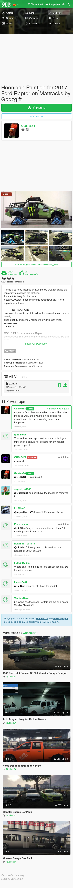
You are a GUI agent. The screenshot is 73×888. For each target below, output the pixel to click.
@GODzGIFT (21, 477)
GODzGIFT (20, 457)
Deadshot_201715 (24, 543)
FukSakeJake (22, 562)
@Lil (16, 528)
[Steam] (27, 129)
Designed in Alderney (12, 875)
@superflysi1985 (24, 512)
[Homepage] (23, 129)
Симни (39, 108)
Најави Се (42, 618)
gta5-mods (20, 434)
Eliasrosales (21, 524)
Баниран (32, 457)
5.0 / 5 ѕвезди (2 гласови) (12, 282)
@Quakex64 (21, 492)
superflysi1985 (22, 489)
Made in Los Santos (12, 878)
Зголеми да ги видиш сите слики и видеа (36, 264)
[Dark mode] (63, 4)
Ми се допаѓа (31, 274)
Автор (30, 408)
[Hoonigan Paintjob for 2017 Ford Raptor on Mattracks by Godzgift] (36, 209)
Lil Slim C (19, 508)
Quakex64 (28, 125)
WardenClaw (21, 598)
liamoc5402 (20, 582)
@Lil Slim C (20, 547)
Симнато (12, 274)
